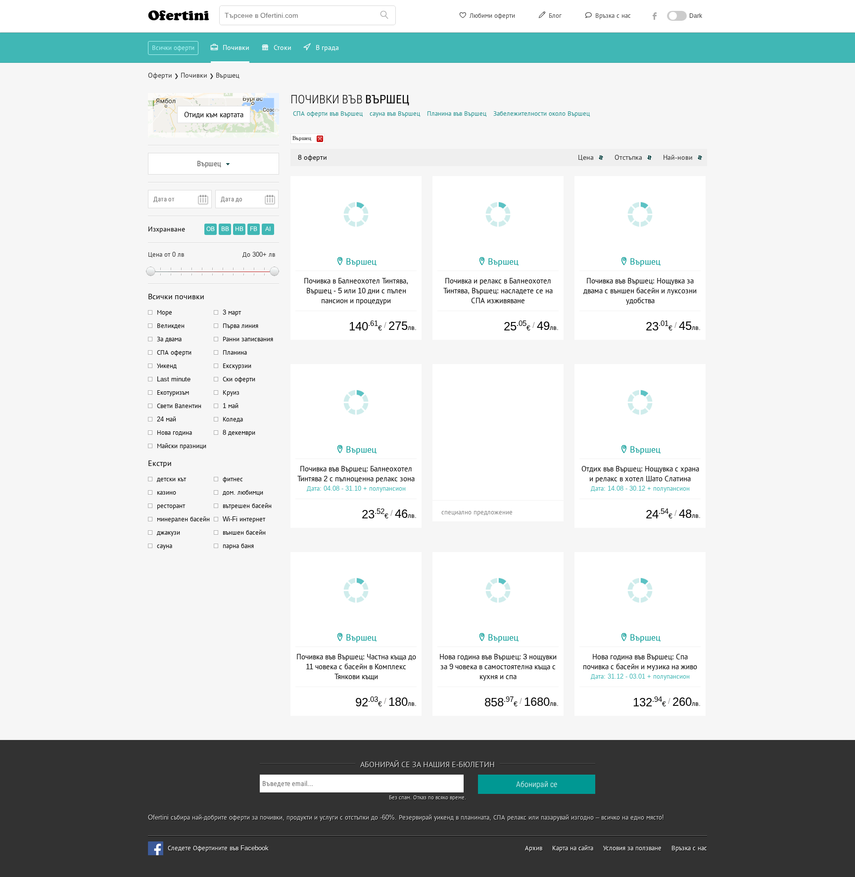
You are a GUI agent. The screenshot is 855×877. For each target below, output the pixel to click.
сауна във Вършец (395, 113)
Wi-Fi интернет (244, 519)
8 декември (239, 432)
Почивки (235, 47)
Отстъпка (629, 157)
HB (239, 229)
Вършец (209, 163)
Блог (554, 15)
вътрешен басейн (247, 505)
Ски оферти (239, 379)
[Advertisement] (498, 426)
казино (166, 492)
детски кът (171, 479)
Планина (235, 352)
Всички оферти (173, 47)
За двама (169, 339)
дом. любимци (243, 492)
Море (164, 312)
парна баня (238, 546)
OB (210, 229)
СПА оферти (174, 352)
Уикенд (167, 365)
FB (253, 229)
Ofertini (178, 15)
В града (326, 47)
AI (268, 229)
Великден (171, 325)
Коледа (233, 419)
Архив (533, 848)
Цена (587, 157)
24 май (166, 419)
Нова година (174, 432)
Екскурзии (237, 365)
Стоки (281, 47)
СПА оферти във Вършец (328, 113)
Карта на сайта (572, 848)
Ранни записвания (248, 339)
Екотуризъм (173, 392)
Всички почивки (176, 296)
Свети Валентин (179, 406)
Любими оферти (491, 15)
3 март (232, 312)
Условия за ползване (632, 848)
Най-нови (679, 157)
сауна (164, 546)
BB (225, 229)
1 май (230, 406)
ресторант (171, 505)
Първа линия (240, 325)
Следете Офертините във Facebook (218, 848)
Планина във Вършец (456, 113)
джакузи (168, 532)
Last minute (173, 379)
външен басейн (244, 532)
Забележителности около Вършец (541, 113)
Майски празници (181, 446)
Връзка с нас (612, 15)
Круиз (231, 392)
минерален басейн (183, 519)
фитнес (233, 479)
